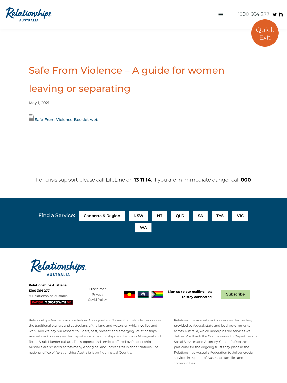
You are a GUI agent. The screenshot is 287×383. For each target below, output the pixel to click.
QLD (180, 215)
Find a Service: (56, 215)
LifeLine (115, 180)
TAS (220, 215)
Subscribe (235, 294)
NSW (139, 215)
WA (143, 227)
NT (159, 215)
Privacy (97, 294)
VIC (240, 215)
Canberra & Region (102, 215)
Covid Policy (97, 300)
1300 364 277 (254, 14)
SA (200, 215)
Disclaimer (97, 289)
